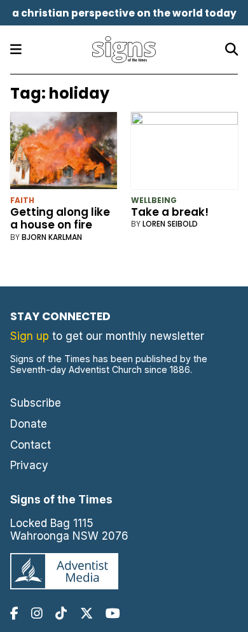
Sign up (29, 336)
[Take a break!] (184, 153)
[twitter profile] (86, 613)
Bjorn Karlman (52, 237)
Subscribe (35, 403)
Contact (30, 445)
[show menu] (16, 49)
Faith (22, 200)
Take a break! (170, 212)
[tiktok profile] (61, 613)
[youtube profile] (113, 613)
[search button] (231, 49)
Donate (28, 424)
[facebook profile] (14, 613)
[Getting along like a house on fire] (64, 153)
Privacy (29, 465)
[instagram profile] (37, 613)
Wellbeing (154, 200)
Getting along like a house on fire (60, 218)
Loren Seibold (170, 223)
